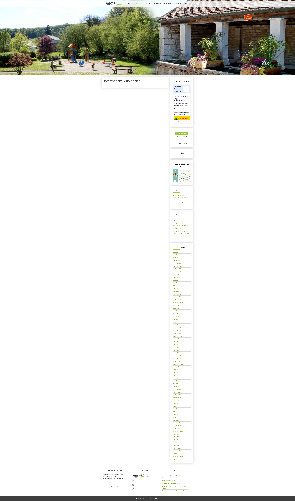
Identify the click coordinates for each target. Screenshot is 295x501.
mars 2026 (176, 258)
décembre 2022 (177, 356)
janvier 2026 (176, 260)
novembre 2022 (177, 358)
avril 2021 (176, 412)
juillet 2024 (176, 308)
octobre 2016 (177, 454)
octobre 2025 (177, 269)
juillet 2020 (176, 437)
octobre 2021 (177, 395)
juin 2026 (175, 252)
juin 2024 (175, 311)
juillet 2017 (176, 445)
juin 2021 (175, 406)
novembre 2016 (177, 451)
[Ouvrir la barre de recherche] (191, 4)
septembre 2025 (178, 272)
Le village (147, 4)
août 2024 (176, 305)
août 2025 (176, 274)
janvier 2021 (176, 420)
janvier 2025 (176, 291)
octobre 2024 (177, 300)
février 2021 (176, 417)
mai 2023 (175, 344)
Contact (178, 4)
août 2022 (176, 367)
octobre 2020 (177, 428)
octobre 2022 (177, 361)
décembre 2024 (177, 294)
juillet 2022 (176, 370)
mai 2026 (175, 255)
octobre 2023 (177, 333)
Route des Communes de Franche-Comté (174, 491)
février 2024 (176, 322)
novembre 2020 (177, 426)
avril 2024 (176, 316)
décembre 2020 (177, 423)
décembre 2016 (177, 448)
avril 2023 (176, 347)
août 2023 (176, 339)
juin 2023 (175, 342)
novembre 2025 (177, 266)
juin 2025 (175, 280)
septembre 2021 (178, 398)
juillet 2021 (176, 403)
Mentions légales (154, 498)
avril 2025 (176, 286)
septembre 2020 (178, 431)
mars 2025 (176, 288)
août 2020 (176, 434)
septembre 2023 (178, 336)
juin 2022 (175, 372)
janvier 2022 (176, 386)
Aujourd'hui (182, 133)
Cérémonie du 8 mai (179, 205)
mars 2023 (176, 350)
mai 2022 (175, 375)
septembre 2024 (178, 302)
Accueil (129, 4)
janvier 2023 (176, 353)
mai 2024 (175, 314)
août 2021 (176, 400)
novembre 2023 (177, 330)
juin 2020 (175, 440)
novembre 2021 (177, 392)
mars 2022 (176, 381)
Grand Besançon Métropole (170, 475)
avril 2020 (176, 442)
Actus (185, 4)
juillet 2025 (176, 277)
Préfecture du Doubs (168, 480)
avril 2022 (176, 378)
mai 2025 (175, 283)
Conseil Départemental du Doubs (172, 483)
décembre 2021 (177, 389)
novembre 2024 (177, 297)
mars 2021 (176, 414)
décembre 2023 (177, 328)
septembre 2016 (178, 456)
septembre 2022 (178, 364)
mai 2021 (175, 409)
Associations (157, 4)
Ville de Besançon (167, 478)
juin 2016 (175, 459)
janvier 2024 (176, 325)
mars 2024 (176, 319)
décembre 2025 (177, 263)
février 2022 (176, 384)
